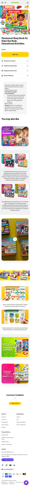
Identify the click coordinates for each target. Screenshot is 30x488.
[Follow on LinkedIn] (14, 465)
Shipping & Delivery (21, 422)
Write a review (15, 403)
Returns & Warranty (21, 424)
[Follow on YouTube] (10, 465)
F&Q (17, 419)
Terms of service (19, 482)
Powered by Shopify (12, 480)
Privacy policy (11, 482)
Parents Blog (5, 422)
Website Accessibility (7, 444)
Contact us (4, 419)
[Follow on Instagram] (6, 465)
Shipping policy (5, 483)
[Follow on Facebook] (3, 465)
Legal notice (11, 483)
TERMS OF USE (5, 441)
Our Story (4, 417)
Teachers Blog (5, 424)
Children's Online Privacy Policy (7, 438)
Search (18, 417)
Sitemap (4, 427)
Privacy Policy (5, 435)
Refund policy (4, 482)
